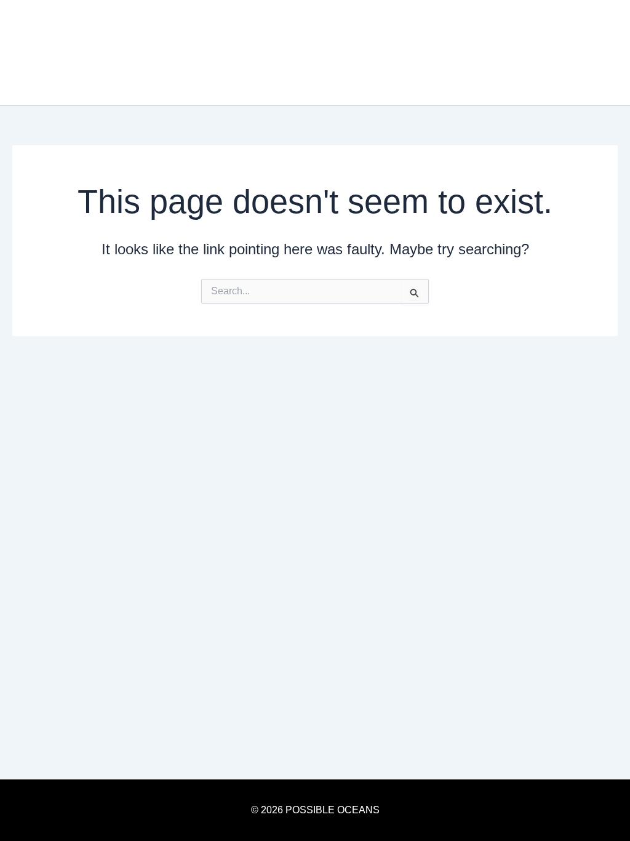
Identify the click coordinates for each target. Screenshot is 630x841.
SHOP (533, 52)
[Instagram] (575, 52)
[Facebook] (612, 52)
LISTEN (482, 52)
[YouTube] (593, 52)
